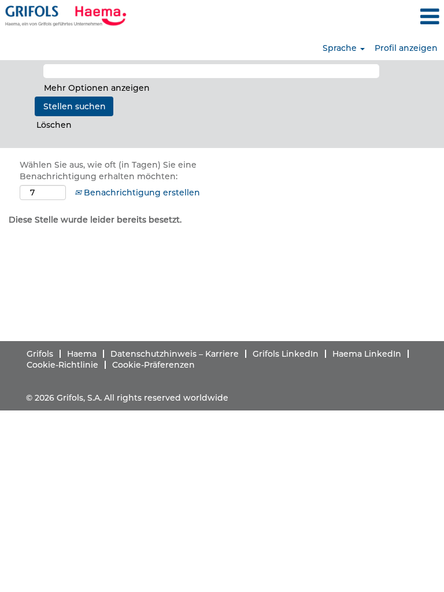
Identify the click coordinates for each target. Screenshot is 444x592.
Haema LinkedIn (366, 354)
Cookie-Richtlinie (62, 365)
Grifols (40, 354)
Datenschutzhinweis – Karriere (174, 354)
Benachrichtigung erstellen (141, 192)
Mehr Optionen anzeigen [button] (97, 88)
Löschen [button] (54, 125)
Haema (82, 354)
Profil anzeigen (406, 48)
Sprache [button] (341, 48)
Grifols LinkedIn (286, 354)
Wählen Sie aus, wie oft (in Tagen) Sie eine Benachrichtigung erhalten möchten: (108, 171)
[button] (370, 16)
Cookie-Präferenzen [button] (153, 365)
